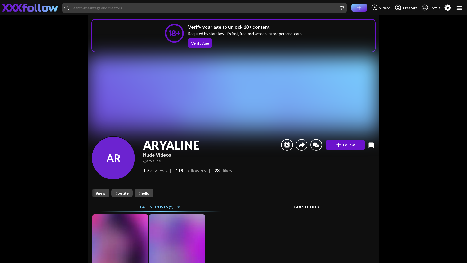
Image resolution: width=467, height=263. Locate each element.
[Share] (301, 145)
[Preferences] (447, 7)
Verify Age (200, 43)
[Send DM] (316, 145)
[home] (30, 7)
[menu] (459, 8)
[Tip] (287, 145)
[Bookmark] (371, 144)
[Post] (359, 8)
